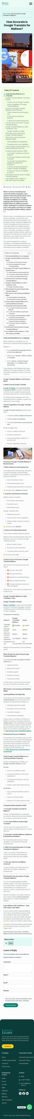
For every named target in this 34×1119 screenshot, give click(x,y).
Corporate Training (24, 1060)
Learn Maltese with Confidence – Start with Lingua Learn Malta (16, 179)
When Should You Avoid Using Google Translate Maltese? (15, 134)
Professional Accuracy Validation (17, 144)
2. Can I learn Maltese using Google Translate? (18, 158)
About (3, 1057)
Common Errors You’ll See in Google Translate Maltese (17, 123)
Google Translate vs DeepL (16, 131)
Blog (8, 13)
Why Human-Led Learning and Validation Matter (15, 138)
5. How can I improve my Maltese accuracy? (17, 171)
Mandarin (4, 1097)
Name (6, 975)
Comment (7, 962)
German (4, 1084)
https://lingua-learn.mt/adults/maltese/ (18, 731)
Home (4, 13)
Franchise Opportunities (8, 1060)
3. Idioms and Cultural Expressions (18, 121)
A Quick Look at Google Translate (18, 102)
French (4, 1081)
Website (6, 990)
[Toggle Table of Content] (28, 253)
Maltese (4, 1093)
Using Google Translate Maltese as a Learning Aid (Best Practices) (17, 147)
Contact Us (5, 1063)
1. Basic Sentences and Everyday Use (17, 113)
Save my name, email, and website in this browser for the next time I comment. (18, 1000)
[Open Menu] (30, 3)
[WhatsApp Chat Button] (29, 1107)
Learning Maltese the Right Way (17, 142)
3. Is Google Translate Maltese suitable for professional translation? (17, 162)
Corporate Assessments (25, 1057)
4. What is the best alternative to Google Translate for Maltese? (17, 167)
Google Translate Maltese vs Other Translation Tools (17, 127)
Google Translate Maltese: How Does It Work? (18, 98)
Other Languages (7, 1100)
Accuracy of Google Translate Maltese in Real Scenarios (15, 109)
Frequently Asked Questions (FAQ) (16, 151)
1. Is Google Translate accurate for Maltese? (18, 154)
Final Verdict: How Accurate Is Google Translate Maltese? (18, 175)
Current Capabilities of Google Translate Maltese (16, 105)
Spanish (4, 1103)
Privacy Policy (6, 1066)
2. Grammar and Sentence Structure (15, 117)
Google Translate (9, 388)
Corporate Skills (23, 1063)
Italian (3, 1087)
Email (5, 982)
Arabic (4, 1078)
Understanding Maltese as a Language (15, 95)
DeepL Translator (9, 605)
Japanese (5, 1090)
